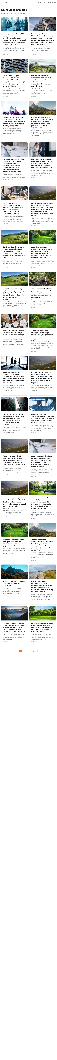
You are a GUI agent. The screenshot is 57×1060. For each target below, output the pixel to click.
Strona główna (52, 2)
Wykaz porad (42, 2)
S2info (4, 2)
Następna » (33, 651)
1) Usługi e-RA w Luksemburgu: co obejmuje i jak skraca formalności (14, 583)
